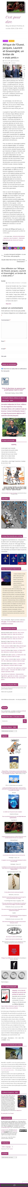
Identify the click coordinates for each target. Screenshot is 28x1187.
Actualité (5, 41)
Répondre (8, 303)
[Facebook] (10, 248)
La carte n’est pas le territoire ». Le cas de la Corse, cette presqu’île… (14, 255)
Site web (3, 356)
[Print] (24, 248)
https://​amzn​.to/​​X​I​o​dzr (12, 1008)
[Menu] (2, 32)
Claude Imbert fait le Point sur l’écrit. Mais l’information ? (13, 260)
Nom (3, 341)
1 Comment (12, 63)
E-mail (3, 349)
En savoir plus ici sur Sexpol (7, 1113)
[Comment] (4, 248)
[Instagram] (15, 248)
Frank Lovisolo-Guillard (7, 646)
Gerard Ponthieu (5, 650)
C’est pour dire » (5, 1129)
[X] (12, 248)
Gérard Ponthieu (15, 60)
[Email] (7, 248)
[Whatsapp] (18, 248)
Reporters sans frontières (11, 238)
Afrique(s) (11, 41)
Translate (11, 1148)
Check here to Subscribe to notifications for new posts (14, 370)
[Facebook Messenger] (21, 248)
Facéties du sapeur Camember (11, 493)
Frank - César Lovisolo (7, 659)
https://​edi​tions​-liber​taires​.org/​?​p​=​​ (11, 1006)
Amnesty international (19, 236)
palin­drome (20, 942)
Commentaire (5, 320)
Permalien (24, 282)
